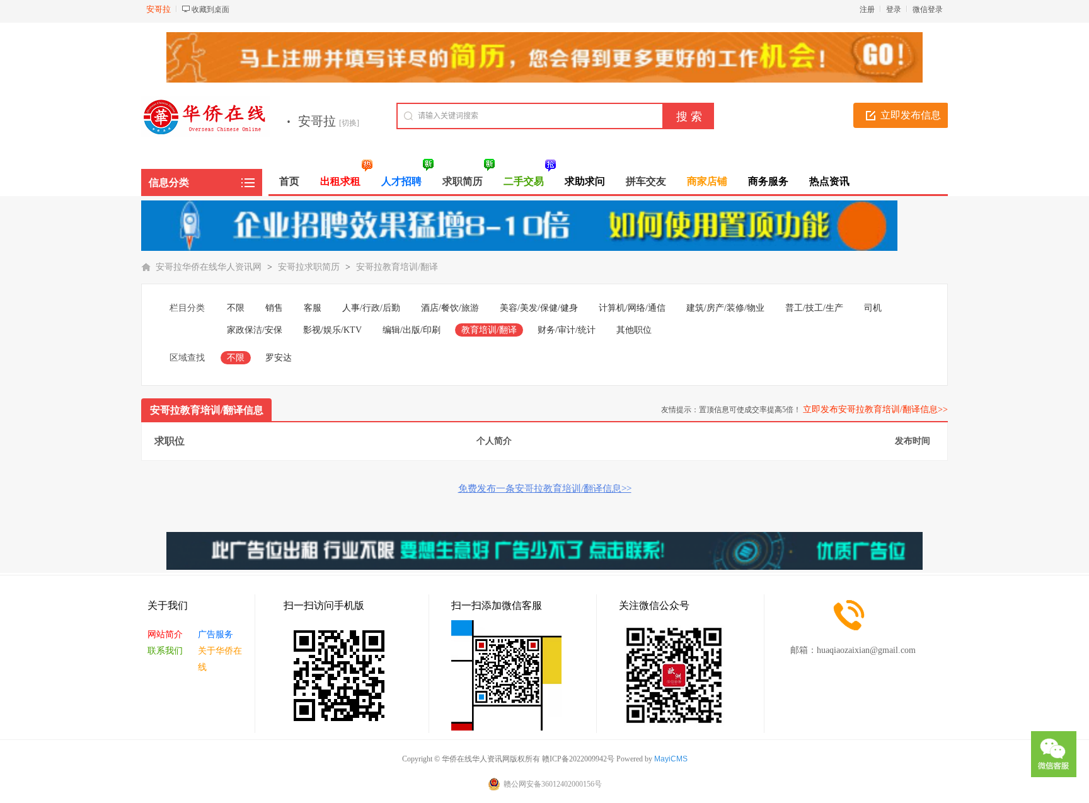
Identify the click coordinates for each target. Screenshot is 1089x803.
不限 (236, 308)
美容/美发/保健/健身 (539, 308)
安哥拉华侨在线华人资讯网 (209, 267)
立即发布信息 (910, 115)
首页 (289, 181)
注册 (867, 9)
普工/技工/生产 (814, 308)
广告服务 (215, 634)
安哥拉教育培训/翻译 (397, 267)
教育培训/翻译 (489, 330)
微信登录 (928, 9)
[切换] (349, 122)
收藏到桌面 (210, 9)
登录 (893, 9)
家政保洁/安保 (254, 330)
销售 (274, 308)
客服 (312, 308)
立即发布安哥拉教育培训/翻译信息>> (875, 409)
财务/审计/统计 (567, 330)
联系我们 (165, 651)
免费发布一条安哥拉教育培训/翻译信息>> (544, 488)
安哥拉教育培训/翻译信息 (206, 410)
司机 (873, 308)
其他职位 (634, 330)
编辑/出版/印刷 (412, 330)
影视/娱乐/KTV (332, 330)
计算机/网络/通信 (632, 308)
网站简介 (165, 634)
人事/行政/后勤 (371, 308)
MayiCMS (671, 758)
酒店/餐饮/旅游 (450, 308)
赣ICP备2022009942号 (578, 758)
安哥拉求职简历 (309, 267)
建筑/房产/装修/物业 (725, 308)
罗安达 (278, 357)
